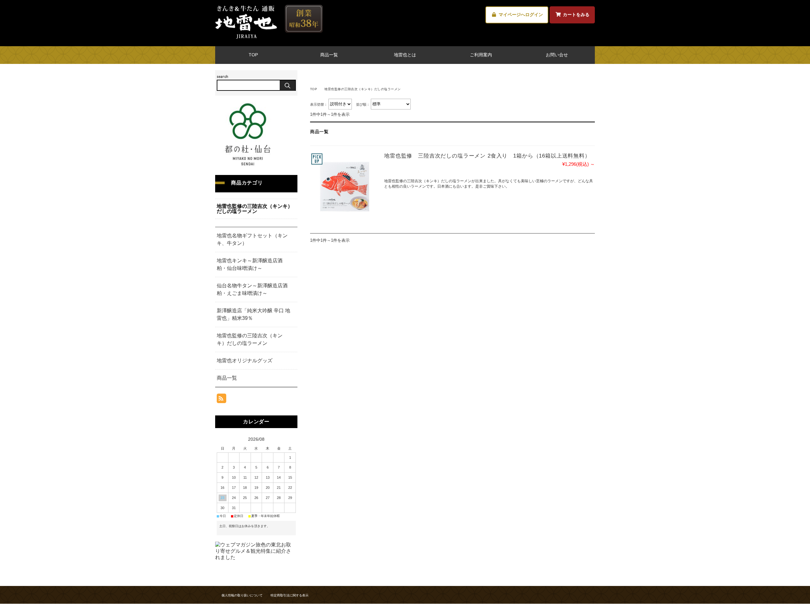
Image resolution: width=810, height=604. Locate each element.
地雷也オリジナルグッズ (244, 360)
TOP (253, 55)
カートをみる (576, 14)
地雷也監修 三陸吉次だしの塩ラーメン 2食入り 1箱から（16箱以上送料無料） (487, 156)
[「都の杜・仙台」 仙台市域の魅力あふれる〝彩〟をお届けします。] (247, 165)
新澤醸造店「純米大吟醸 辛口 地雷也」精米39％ (253, 314)
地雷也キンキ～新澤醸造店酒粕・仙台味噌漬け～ (250, 264)
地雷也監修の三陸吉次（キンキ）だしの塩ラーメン (255, 208)
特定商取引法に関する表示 (289, 595)
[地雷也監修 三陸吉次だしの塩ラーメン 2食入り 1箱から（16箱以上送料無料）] (344, 186)
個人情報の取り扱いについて (242, 595)
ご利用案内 (481, 55)
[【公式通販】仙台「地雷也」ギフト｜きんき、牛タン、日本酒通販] (269, 38)
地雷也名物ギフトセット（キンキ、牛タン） (252, 239)
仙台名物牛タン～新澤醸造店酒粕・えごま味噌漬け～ (252, 289)
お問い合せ (557, 55)
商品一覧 (329, 55)
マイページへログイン (521, 14)
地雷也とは (405, 55)
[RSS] (221, 399)
